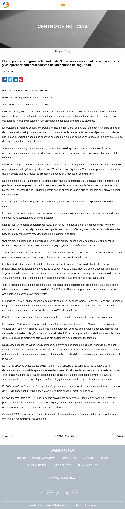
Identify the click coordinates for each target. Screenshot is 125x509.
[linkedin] (50, 492)
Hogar (58, 51)
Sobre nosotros (43, 458)
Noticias (89, 458)
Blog (104, 458)
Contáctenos (36, 465)
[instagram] (75, 492)
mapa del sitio (61, 465)
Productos (69, 458)
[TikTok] (83, 492)
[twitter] (58, 492)
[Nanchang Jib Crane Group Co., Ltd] (5, 5)
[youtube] (66, 492)
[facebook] (41, 492)
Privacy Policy (87, 465)
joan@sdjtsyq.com (88, 505)
